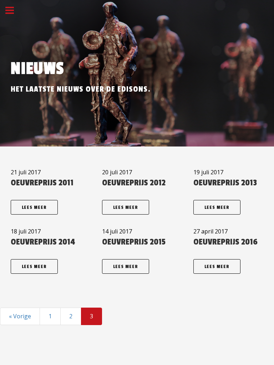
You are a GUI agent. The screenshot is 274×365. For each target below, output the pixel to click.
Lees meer (34, 207)
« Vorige (20, 316)
